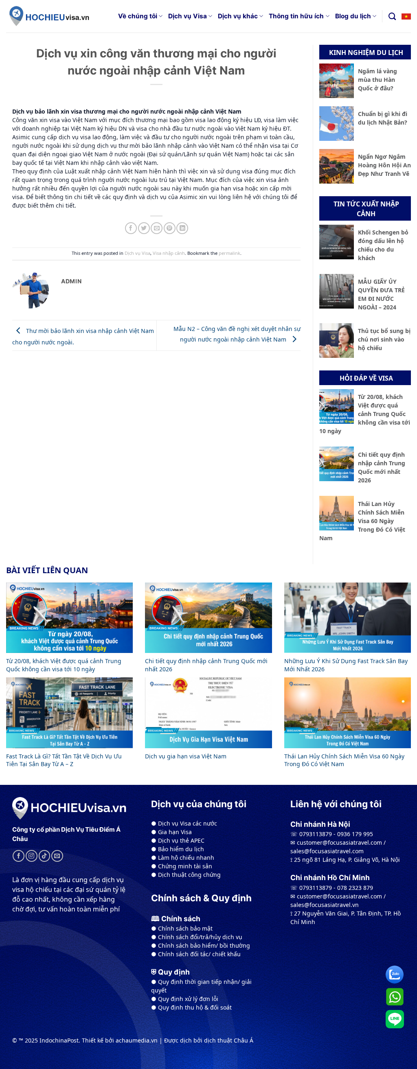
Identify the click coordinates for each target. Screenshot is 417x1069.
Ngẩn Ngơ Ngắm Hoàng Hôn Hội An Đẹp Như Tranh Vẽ (384, 165)
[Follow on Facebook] (18, 856)
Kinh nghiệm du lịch (366, 52)
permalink (229, 253)
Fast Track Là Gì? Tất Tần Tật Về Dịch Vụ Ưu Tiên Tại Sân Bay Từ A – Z (64, 760)
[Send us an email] (57, 856)
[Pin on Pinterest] (170, 228)
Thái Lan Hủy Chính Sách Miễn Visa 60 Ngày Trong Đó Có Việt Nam (362, 521)
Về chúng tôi (137, 16)
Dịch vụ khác (238, 16)
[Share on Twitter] (144, 228)
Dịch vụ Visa (187, 16)
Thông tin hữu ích (296, 16)
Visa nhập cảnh (169, 253)
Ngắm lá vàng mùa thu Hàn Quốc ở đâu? (377, 79)
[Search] (392, 16)
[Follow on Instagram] (31, 856)
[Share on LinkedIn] (182, 228)
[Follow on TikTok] (44, 856)
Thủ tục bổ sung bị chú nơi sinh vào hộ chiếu (384, 339)
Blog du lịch (353, 16)
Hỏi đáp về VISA (366, 378)
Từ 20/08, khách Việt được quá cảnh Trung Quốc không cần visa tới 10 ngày (364, 414)
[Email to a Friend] (156, 228)
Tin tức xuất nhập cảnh (366, 208)
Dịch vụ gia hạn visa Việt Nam (185, 756)
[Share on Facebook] (131, 228)
